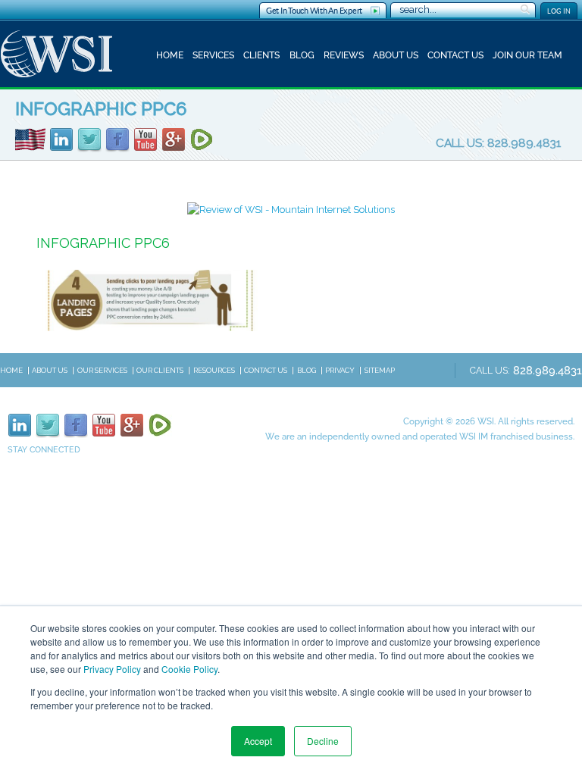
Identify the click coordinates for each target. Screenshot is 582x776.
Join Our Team (527, 55)
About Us (395, 55)
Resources (214, 370)
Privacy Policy (112, 668)
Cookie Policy (189, 668)
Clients (261, 55)
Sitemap (380, 370)
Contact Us (455, 55)
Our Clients (159, 370)
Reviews (344, 55)
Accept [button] (258, 740)
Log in (559, 11)
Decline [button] (323, 740)
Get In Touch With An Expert (314, 10)
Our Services (102, 370)
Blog (301, 55)
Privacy (340, 370)
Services (213, 55)
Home (169, 55)
